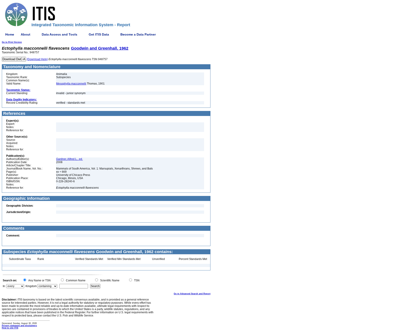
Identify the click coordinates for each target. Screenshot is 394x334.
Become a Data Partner (138, 34)
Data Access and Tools (59, 34)
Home (9, 34)
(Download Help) (37, 59)
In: (4, 286)
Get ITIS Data (99, 34)
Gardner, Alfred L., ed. (69, 159)
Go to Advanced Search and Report (192, 294)
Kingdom (31, 286)
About (25, 34)
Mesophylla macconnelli (71, 83)
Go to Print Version (12, 42)
